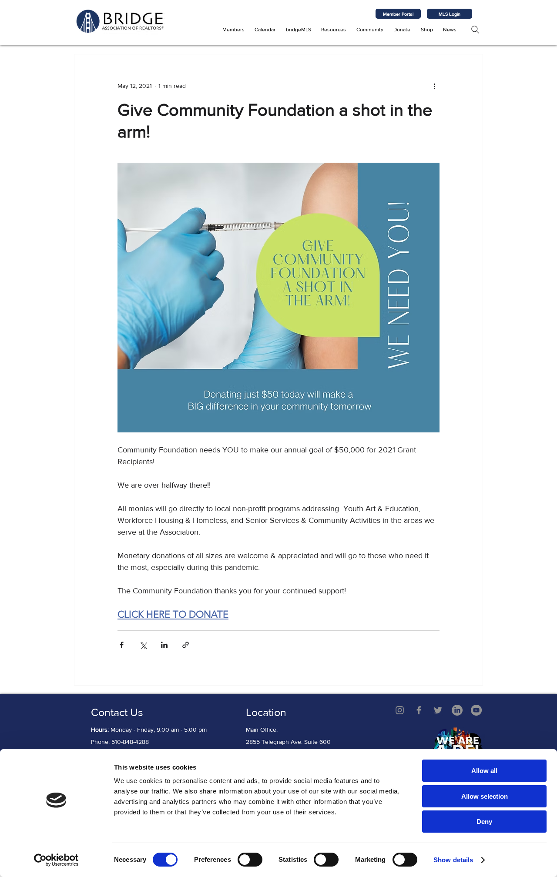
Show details (453, 860)
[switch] (250, 860)
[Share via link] (185, 645)
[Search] (475, 29)
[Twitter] (438, 710)
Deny (484, 821)
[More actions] (434, 85)
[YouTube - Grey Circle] (476, 710)
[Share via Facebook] (121, 645)
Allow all (484, 770)
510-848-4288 (130, 741)
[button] (233, 29)
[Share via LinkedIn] (164, 645)
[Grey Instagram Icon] (399, 710)
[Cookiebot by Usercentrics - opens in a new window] (56, 860)
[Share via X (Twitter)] (143, 645)
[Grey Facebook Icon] (418, 710)
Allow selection (484, 796)
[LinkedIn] (457, 710)
